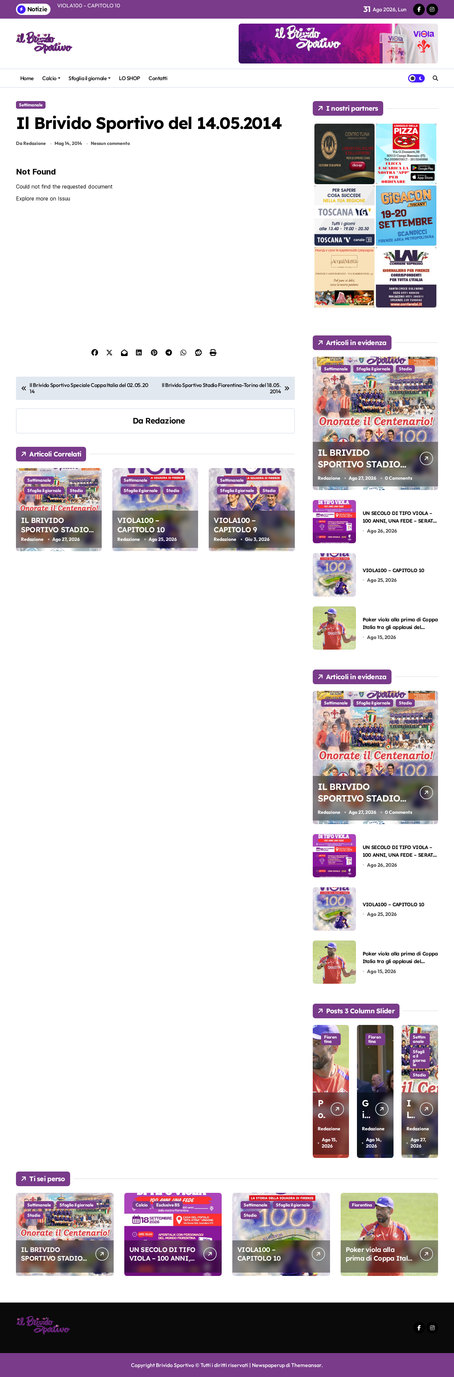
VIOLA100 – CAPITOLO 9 (235, 525)
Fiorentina (330, 1039)
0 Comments (398, 478)
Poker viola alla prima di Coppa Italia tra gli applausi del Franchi (400, 627)
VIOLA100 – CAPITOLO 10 (141, 525)
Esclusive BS (168, 1204)
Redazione (165, 421)
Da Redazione (31, 143)
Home (27, 78)
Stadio (76, 490)
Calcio (49, 78)
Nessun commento (110, 143)
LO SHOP (129, 78)
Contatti (158, 78)
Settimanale (31, 104)
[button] (431, 1090)
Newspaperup (268, 1365)
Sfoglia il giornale (87, 78)
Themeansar (306, 1365)
